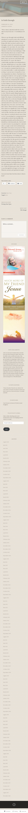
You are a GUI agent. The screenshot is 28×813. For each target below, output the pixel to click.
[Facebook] (14, 804)
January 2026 (6, 464)
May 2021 (5, 646)
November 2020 (7, 666)
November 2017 (6, 783)
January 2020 (6, 698)
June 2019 (5, 721)
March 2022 (6, 614)
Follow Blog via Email (14, 413)
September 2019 (7, 711)
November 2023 (7, 549)
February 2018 (6, 773)
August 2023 (6, 559)
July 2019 (5, 718)
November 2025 (7, 471)
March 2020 (6, 692)
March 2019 (6, 731)
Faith (7, 193)
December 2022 (6, 585)
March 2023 (6, 575)
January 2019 (6, 737)
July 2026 (5, 445)
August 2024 (6, 520)
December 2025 (6, 468)
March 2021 (5, 653)
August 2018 (6, 753)
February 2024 (6, 539)
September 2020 (7, 672)
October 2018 (6, 747)
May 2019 (5, 724)
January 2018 (6, 776)
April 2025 (5, 494)
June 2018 (5, 760)
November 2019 (6, 705)
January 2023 (6, 581)
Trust (10, 193)
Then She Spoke (4, 1)
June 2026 (5, 448)
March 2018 (5, 770)
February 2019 (6, 734)
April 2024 (5, 533)
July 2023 (5, 562)
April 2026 (5, 455)
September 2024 (7, 516)
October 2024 (6, 513)
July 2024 (5, 523)
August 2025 (6, 481)
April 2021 (5, 649)
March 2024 (6, 536)
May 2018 (5, 763)
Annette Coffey (6, 26)
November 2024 (7, 510)
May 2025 (5, 490)
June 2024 (5, 526)
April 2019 (5, 727)
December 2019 (6, 701)
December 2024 (6, 507)
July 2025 (5, 484)
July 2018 (5, 757)
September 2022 (7, 594)
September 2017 (7, 789)
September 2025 (7, 477)
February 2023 (6, 578)
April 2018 (5, 766)
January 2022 (6, 620)
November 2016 (6, 796)
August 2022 (6, 597)
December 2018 (6, 740)
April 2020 (5, 688)
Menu (23, 2)
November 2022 (7, 588)
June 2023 (5, 565)
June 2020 (5, 682)
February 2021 (6, 656)
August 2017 (6, 792)
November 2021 (6, 627)
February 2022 (6, 617)
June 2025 (5, 487)
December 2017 (6, 779)
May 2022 (5, 607)
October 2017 (6, 786)
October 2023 (6, 552)
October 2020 (6, 669)
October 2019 (6, 708)
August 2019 (6, 714)
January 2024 (6, 542)
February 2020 (6, 695)
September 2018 (7, 750)
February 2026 (6, 461)
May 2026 (5, 451)
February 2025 (6, 500)
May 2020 (5, 685)
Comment (21, 235)
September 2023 (7, 555)
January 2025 (6, 503)
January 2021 (6, 659)
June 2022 (5, 604)
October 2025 (6, 474)
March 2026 (6, 458)
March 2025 (6, 497)
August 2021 (6, 636)
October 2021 (6, 630)
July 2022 (5, 601)
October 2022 (6, 591)
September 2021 (7, 633)
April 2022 (5, 610)
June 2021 (5, 643)
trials (6, 195)
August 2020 (6, 675)
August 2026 (6, 442)
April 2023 (5, 572)
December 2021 (6, 623)
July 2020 (5, 679)
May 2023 (5, 568)
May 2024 (5, 529)
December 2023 (6, 546)
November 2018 (6, 744)
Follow (6, 429)
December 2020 (6, 662)
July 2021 (5, 640)
